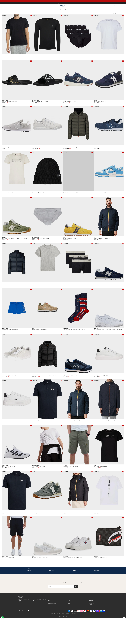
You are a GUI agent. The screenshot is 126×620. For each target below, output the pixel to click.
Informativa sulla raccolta (63, 619)
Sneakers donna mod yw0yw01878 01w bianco (9, 420)
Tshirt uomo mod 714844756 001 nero (7, 55)
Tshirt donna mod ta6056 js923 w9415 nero (100, 466)
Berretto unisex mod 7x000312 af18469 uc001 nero (39, 192)
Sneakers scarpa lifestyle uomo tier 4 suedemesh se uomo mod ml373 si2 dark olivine (14, 238)
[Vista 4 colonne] (113, 13)
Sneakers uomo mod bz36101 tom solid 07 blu (70, 375)
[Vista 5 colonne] (115, 13)
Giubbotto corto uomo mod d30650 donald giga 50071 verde (72, 147)
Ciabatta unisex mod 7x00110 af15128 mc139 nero (9, 101)
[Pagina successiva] (70, 562)
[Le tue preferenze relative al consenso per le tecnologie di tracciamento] (124, 618)
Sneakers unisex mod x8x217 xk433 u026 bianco (9, 466)
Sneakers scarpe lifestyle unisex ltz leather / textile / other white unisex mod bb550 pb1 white (108, 329)
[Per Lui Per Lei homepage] (63, 6)
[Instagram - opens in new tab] (28, 610)
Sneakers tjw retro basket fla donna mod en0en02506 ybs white (72, 557)
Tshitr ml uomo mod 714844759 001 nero (38, 55)
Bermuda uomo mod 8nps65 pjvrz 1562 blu (8, 557)
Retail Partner (65, 616)
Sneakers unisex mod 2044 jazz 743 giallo (69, 238)
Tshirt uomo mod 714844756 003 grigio (38, 283)
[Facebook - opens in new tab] (25, 610)
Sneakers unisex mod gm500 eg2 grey (7, 147)
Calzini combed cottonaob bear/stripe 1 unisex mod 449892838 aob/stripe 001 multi (75, 329)
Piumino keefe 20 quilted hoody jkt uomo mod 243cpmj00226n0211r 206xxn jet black (45, 375)
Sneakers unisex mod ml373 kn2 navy (99, 283)
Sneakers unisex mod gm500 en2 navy (99, 147)
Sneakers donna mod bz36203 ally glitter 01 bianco (40, 557)
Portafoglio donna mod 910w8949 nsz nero (100, 557)
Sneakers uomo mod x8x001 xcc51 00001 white (39, 147)
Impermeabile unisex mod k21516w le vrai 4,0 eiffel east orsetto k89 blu (104, 420)
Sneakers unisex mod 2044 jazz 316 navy (100, 101)
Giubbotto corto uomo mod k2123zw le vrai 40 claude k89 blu (72, 420)
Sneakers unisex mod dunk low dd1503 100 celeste (101, 192)
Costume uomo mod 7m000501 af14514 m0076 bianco (40, 238)
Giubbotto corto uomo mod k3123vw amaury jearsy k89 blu (103, 238)
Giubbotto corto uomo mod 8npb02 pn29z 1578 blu (70, 192)
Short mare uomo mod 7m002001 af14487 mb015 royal (10, 329)
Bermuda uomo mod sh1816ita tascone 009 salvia (70, 466)
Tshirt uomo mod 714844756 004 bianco (100, 55)
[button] (2, 6)
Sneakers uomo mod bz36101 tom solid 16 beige (39, 329)
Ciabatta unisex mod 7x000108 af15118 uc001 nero (40, 101)
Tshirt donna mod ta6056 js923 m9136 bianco (8, 192)
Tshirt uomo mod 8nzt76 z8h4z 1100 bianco (38, 466)
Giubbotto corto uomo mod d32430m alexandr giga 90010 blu (11, 283)
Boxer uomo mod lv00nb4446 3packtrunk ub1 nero (70, 283)
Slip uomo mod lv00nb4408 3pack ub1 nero (69, 55)
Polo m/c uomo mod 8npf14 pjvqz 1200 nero (39, 420)
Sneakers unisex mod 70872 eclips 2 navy (69, 101)
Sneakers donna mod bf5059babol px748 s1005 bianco (102, 375)
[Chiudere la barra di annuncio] (125, 3)
